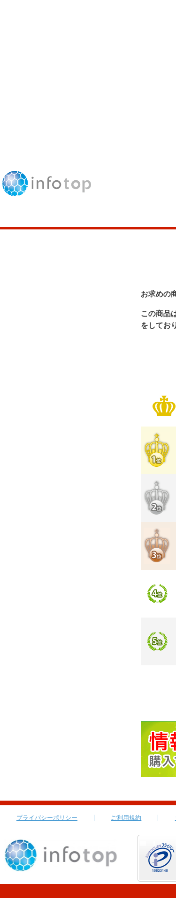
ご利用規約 (126, 817)
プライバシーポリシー (46, 817)
